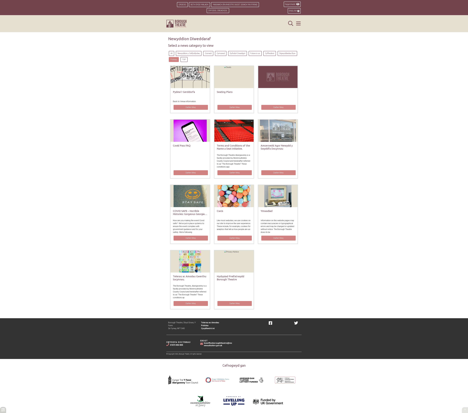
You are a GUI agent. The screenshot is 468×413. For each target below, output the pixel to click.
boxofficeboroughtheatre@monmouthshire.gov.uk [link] (218, 344)
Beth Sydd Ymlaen (199, 4)
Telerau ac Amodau (210, 322)
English (293, 11)
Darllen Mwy (191, 107)
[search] (290, 23)
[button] (298, 23)
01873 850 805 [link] (176, 345)
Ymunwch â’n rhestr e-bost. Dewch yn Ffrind (235, 4)
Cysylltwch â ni (207, 328)
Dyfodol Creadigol (217, 10)
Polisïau (204, 325)
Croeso (182, 4)
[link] (179, 24)
